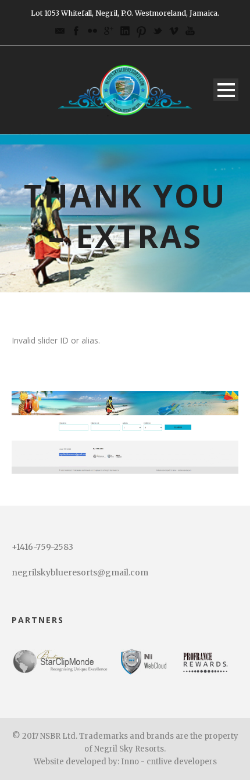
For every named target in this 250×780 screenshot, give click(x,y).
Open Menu (225, 89)
